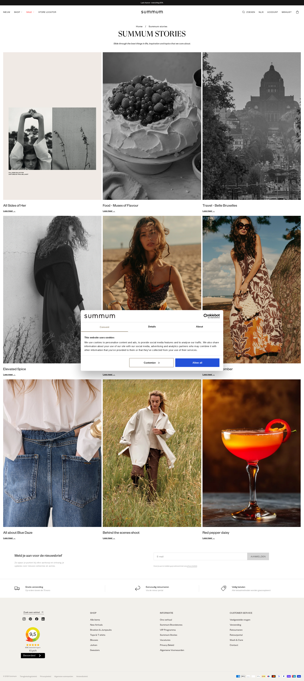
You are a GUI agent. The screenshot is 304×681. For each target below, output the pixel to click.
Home (139, 26)
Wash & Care (236, 639)
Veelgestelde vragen (240, 619)
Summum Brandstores (171, 624)
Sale (29, 12)
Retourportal (236, 634)
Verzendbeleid (82, 676)
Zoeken (250, 12)
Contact (234, 644)
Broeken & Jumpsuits (101, 629)
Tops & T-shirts (97, 634)
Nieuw (6, 12)
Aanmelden (258, 556)
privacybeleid (192, 566)
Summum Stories (168, 634)
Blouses (94, 639)
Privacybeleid (45, 676)
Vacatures (165, 639)
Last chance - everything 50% (152, 3)
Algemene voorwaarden (63, 676)
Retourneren (236, 629)
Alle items (95, 619)
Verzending (235, 624)
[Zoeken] (243, 12)
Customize (150, 362)
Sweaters (95, 650)
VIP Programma (168, 629)
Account (272, 12)
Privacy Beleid (167, 644)
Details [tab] (152, 326)
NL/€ (261, 12)
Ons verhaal (166, 619)
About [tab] (199, 326)
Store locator (47, 12)
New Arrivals (96, 624)
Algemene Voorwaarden (172, 650)
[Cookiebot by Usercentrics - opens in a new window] (206, 316)
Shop (17, 12)
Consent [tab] (104, 327)
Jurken (93, 644)
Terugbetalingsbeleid (28, 676)
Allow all (197, 362)
